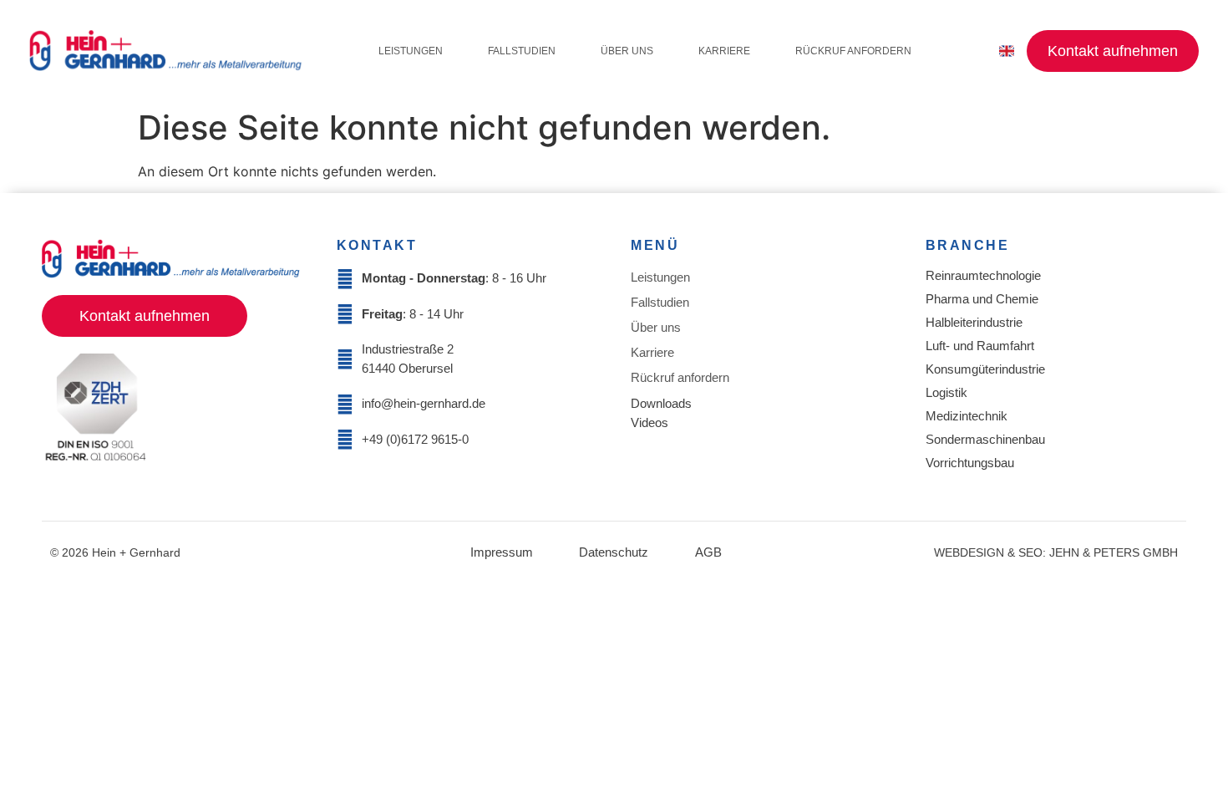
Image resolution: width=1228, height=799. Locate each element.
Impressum (501, 552)
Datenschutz (613, 552)
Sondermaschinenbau (985, 439)
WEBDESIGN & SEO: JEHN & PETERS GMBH (1056, 552)
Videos (649, 422)
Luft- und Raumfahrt (980, 345)
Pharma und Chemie (982, 299)
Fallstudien (522, 51)
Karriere (724, 51)
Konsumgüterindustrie (985, 369)
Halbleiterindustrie (974, 322)
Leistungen (410, 51)
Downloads (661, 403)
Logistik (946, 392)
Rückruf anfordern (853, 51)
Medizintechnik (966, 416)
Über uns (627, 51)
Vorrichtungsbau (970, 462)
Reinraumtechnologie (983, 275)
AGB (708, 552)
